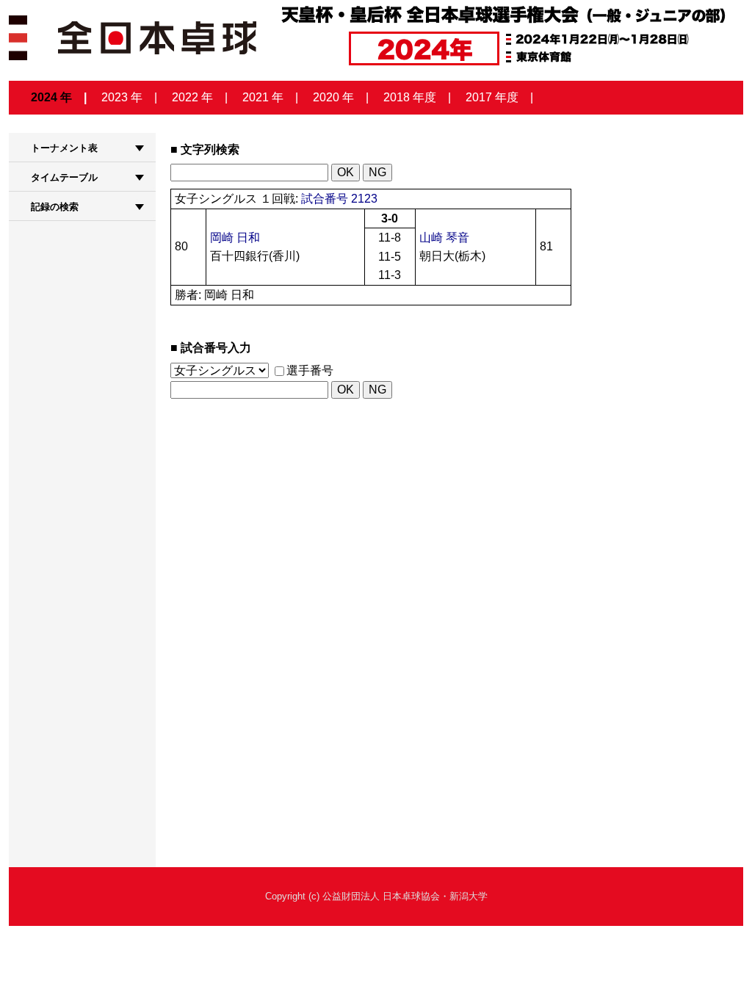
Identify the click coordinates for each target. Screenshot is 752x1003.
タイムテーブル (64, 177)
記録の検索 (55, 206)
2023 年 (121, 97)
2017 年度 (492, 97)
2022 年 (192, 97)
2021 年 (262, 97)
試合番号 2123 (339, 198)
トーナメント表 (64, 147)
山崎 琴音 (444, 237)
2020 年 (333, 97)
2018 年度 (409, 97)
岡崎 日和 (235, 237)
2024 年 (51, 97)
